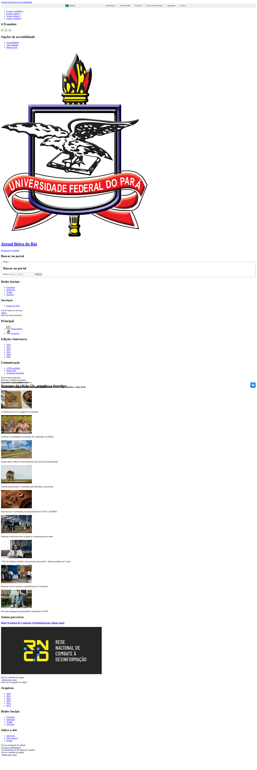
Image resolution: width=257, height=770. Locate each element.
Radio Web (11, 371)
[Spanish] (10, 31)
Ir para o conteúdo (14, 11)
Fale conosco (12, 738)
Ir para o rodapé (13, 18)
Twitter (9, 722)
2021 (8, 347)
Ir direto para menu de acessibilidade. (16, 2)
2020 (8, 345)
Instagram (10, 719)
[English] (6, 31)
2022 (8, 349)
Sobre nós (10, 736)
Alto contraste (12, 45)
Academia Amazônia (15, 373)
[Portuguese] (2, 31)
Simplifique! (110, 5)
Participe (138, 5)
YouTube (10, 724)
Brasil (72, 6)
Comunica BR (125, 5)
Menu (4, 313)
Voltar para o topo (9, 680)
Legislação (171, 5)
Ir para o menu (13, 13)
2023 (8, 352)
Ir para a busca (13, 16)
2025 (8, 357)
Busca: (6, 274)
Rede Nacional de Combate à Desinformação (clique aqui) (32, 622)
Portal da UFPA (13, 306)
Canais (182, 5)
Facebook (10, 717)
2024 (8, 354)
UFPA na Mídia (13, 368)
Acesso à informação (154, 5)
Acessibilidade (12, 42)
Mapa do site (11, 47)
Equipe (9, 740)
